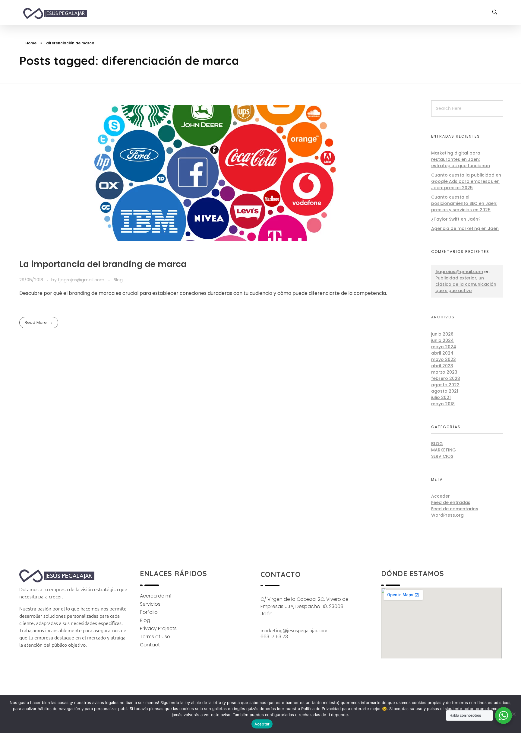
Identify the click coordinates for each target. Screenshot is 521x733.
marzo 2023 (444, 372)
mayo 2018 (443, 404)
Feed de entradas (450, 502)
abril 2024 (442, 353)
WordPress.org (447, 515)
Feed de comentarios (454, 509)
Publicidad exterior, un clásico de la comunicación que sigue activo (465, 284)
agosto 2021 (444, 391)
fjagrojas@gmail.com (82, 280)
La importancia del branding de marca (103, 264)
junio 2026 (442, 334)
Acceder (440, 496)
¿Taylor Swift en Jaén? (456, 219)
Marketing (443, 450)
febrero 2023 (445, 378)
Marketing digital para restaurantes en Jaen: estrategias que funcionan (460, 159)
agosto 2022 (445, 385)
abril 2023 (442, 366)
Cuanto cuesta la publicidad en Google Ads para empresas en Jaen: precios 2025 (466, 181)
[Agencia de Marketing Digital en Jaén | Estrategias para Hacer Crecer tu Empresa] (60, 13)
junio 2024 (442, 340)
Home (30, 43)
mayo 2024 (443, 347)
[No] (513, 714)
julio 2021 (441, 397)
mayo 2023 (443, 359)
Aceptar (262, 724)
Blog (118, 280)
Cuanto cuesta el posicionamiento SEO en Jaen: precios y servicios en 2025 (464, 203)
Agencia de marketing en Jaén (465, 228)
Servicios (442, 456)
